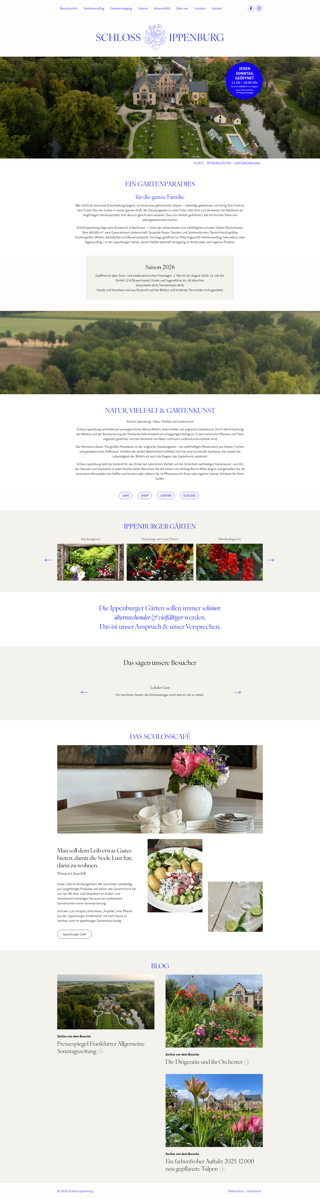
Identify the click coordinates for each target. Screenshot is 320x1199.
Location (200, 8)
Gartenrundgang (121, 8)
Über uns (182, 8)
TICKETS (198, 163)
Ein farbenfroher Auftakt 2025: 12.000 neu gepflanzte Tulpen (210, 1164)
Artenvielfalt (162, 8)
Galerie (143, 8)
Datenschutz (236, 1191)
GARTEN (165, 495)
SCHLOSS (189, 495)
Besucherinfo (68, 8)
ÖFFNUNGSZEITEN (219, 163)
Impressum (254, 1191)
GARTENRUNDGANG (247, 163)
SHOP (145, 495)
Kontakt (217, 8)
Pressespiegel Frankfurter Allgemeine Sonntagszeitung (100, 1047)
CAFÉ (125, 495)
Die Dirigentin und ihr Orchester (205, 1061)
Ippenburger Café (74, 934)
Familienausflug (94, 8)
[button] (46, 560)
